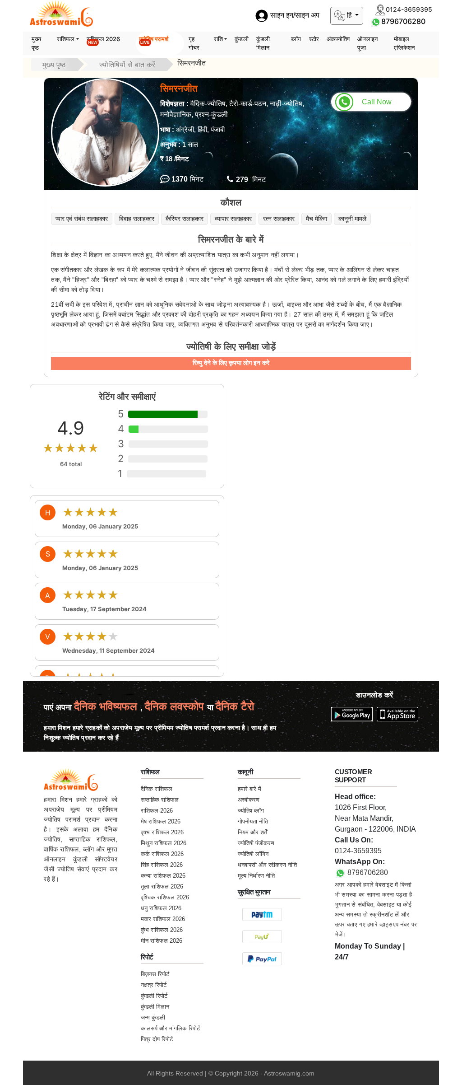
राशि (218, 39)
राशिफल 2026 (103, 40)
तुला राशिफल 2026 (162, 886)
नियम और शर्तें (252, 832)
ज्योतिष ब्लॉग (251, 810)
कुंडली (241, 39)
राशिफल (65, 39)
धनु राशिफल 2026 (161, 908)
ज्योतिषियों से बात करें (127, 64)
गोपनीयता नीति (253, 821)
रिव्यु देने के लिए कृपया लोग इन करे (231, 362)
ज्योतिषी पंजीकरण (256, 843)
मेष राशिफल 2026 (160, 821)
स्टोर (314, 39)
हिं (349, 15)
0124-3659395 (358, 851)
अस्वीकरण (248, 799)
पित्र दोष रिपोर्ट (157, 1039)
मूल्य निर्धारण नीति (256, 875)
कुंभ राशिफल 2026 (162, 929)
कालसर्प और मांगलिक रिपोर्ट (170, 1028)
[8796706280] (375, 21)
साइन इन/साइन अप (293, 15)
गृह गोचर (194, 43)
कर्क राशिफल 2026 (162, 854)
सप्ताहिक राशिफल (160, 799)
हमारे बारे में (249, 789)
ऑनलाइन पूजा (367, 43)
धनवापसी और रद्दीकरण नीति (267, 864)
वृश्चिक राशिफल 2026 (165, 897)
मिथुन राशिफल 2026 (163, 843)
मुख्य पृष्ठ (36, 43)
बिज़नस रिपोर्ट (155, 974)
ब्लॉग (296, 39)
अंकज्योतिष (338, 39)
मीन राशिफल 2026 (161, 940)
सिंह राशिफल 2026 (162, 864)
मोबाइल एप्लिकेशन (404, 43)
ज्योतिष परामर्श (154, 40)
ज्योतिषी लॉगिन (253, 854)
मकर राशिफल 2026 (163, 919)
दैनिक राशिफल (156, 789)
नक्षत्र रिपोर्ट (153, 985)
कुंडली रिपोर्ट (154, 995)
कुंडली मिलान (263, 43)
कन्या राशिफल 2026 (163, 875)
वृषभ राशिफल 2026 (162, 832)
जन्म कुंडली (153, 1017)
